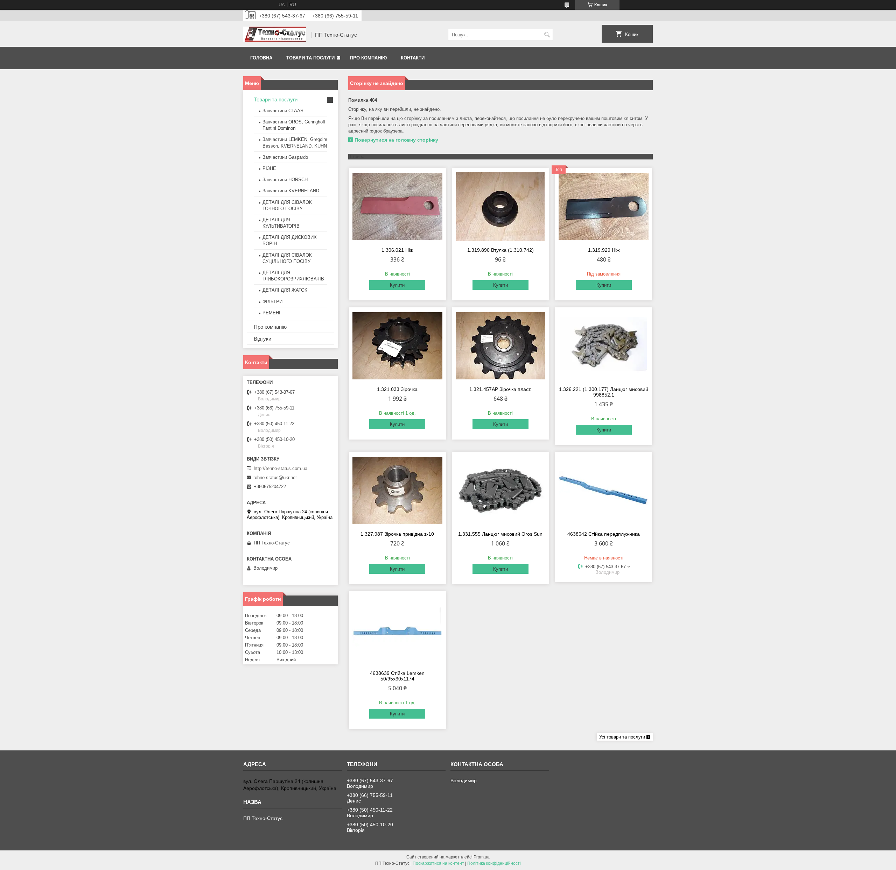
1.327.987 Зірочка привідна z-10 (397, 534)
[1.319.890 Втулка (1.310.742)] (501, 207)
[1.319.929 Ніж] (604, 207)
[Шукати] (547, 35)
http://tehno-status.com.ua (280, 468)
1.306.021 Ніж (397, 250)
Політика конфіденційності (494, 863)
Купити (397, 285)
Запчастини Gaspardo (285, 157)
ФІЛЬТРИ (272, 301)
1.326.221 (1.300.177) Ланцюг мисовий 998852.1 (603, 392)
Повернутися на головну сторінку (396, 140)
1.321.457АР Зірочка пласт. (500, 389)
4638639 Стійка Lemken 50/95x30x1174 (397, 676)
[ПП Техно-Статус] (274, 35)
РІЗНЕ (269, 168)
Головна (261, 57)
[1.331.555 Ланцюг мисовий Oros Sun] (501, 491)
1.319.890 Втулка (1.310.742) (500, 250)
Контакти (413, 57)
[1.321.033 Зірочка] (397, 346)
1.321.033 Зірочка (397, 389)
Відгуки (262, 339)
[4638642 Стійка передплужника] (604, 491)
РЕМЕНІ (271, 312)
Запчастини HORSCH (285, 179)
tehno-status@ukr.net (275, 477)
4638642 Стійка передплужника (603, 534)
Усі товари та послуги (622, 737)
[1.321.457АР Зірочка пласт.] (501, 346)
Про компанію (368, 57)
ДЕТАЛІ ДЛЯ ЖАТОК (284, 290)
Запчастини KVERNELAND (290, 190)
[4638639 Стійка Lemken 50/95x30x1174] (397, 630)
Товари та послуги (310, 57)
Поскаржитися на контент (438, 863)
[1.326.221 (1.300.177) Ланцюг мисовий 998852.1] (604, 346)
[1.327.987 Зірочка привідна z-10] (397, 491)
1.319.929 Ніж (604, 250)
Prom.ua (482, 857)
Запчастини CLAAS (282, 110)
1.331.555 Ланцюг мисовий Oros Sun (500, 534)
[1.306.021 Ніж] (397, 207)
